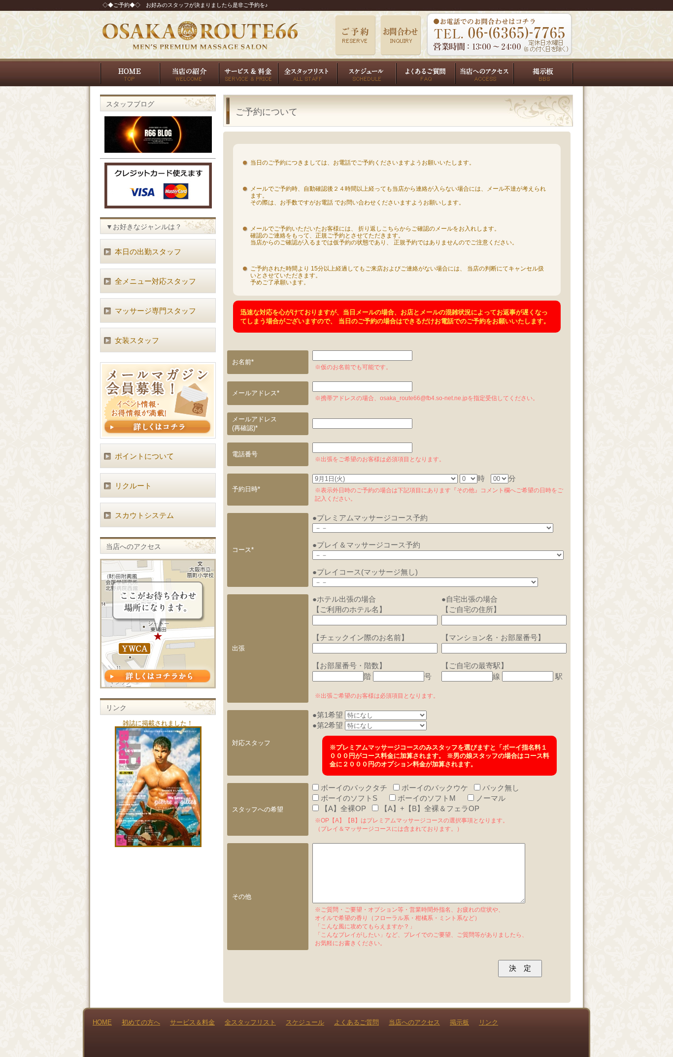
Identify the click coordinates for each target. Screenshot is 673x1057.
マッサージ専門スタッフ (155, 311)
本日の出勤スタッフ (148, 251)
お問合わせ (400, 35)
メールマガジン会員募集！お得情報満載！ (158, 400)
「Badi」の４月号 (158, 786)
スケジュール (366, 72)
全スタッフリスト (306, 72)
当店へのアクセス (484, 72)
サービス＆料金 (247, 72)
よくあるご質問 (425, 72)
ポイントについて (144, 456)
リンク (488, 1022)
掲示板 (543, 72)
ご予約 (355, 35)
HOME (129, 72)
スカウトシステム (144, 515)
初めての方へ (188, 72)
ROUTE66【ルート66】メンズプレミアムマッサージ (200, 35)
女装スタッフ (137, 340)
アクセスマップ (158, 623)
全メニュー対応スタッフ (155, 281)
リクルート (133, 485)
